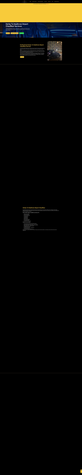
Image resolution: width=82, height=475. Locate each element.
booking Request (56, 1)
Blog (52, 1)
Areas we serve (34, 1)
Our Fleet (45, 1)
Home (30, 1)
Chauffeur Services (40, 1)
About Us (49, 1)
